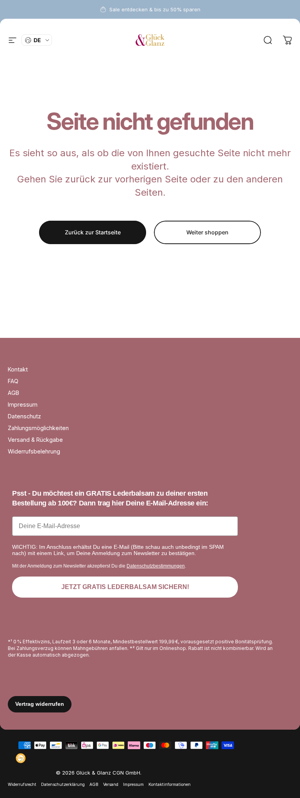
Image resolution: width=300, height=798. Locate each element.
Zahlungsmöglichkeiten (38, 428)
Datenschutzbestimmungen (156, 566)
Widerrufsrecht (22, 784)
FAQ (13, 381)
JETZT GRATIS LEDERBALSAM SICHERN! (125, 587)
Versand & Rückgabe (35, 439)
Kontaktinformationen (169, 784)
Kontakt (18, 369)
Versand (110, 784)
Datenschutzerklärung (63, 784)
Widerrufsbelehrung (34, 451)
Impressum (23, 404)
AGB (13, 392)
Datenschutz (24, 416)
